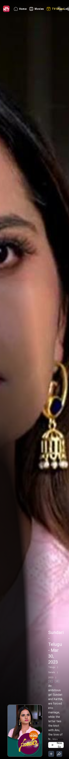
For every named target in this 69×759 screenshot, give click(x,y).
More (55, 739)
